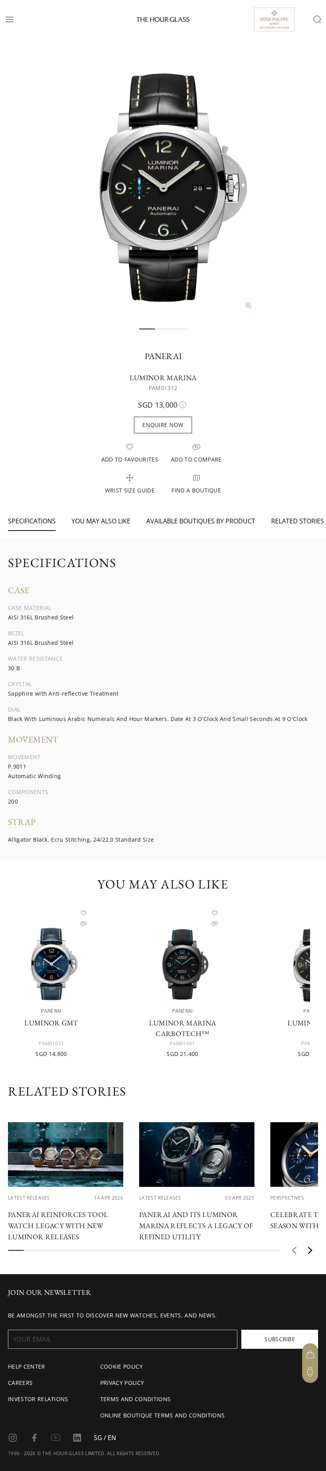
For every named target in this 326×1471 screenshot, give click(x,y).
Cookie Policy (121, 1366)
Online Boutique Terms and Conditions (162, 1415)
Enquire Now (163, 425)
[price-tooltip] (182, 404)
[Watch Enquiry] (310, 1372)
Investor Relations (38, 1399)
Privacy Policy (122, 1382)
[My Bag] (310, 1354)
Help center (26, 1366)
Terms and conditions (135, 1399)
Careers (20, 1382)
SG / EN (105, 1437)
